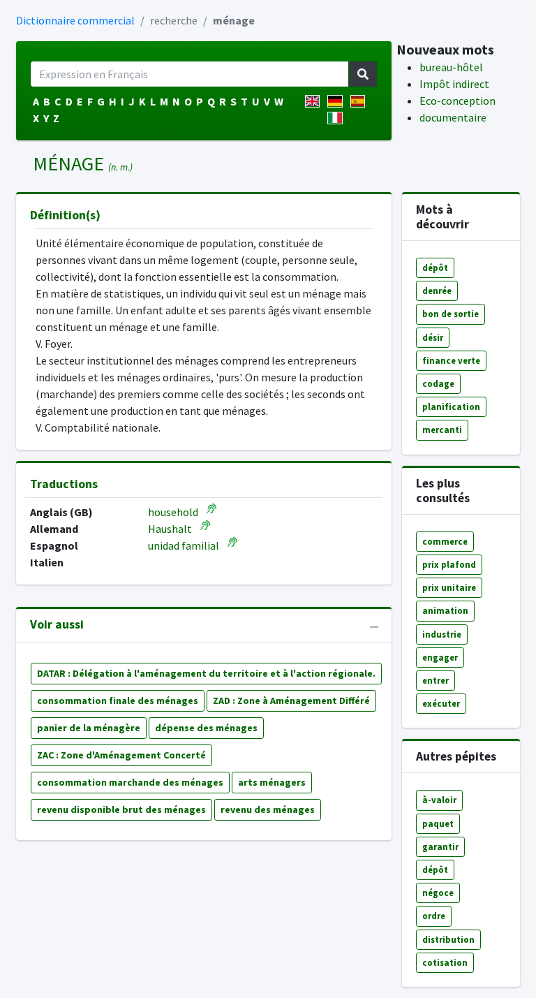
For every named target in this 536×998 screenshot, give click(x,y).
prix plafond (449, 564)
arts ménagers (272, 782)
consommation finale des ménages (117, 700)
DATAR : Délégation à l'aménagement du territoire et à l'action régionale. (206, 673)
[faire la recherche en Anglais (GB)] (315, 101)
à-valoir (439, 799)
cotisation (445, 962)
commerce (445, 541)
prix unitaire (449, 587)
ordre (433, 915)
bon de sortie (450, 313)
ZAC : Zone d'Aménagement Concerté (121, 755)
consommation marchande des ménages (130, 782)
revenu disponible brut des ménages (121, 809)
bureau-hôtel (451, 67)
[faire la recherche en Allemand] (337, 101)
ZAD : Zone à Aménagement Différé (291, 700)
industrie (441, 634)
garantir (440, 846)
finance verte (451, 360)
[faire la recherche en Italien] (337, 118)
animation (445, 610)
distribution (448, 939)
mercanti (442, 429)
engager (440, 657)
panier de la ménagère (88, 727)
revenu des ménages (268, 809)
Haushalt (170, 529)
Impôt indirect (454, 84)
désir (432, 337)
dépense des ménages (206, 727)
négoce (438, 892)
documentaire (452, 117)
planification (451, 406)
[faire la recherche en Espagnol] (360, 101)
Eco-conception (457, 101)
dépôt (435, 267)
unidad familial (183, 545)
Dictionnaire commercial (75, 20)
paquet (438, 823)
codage (438, 383)
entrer (435, 680)
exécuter (441, 703)
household (173, 512)
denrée (437, 290)
